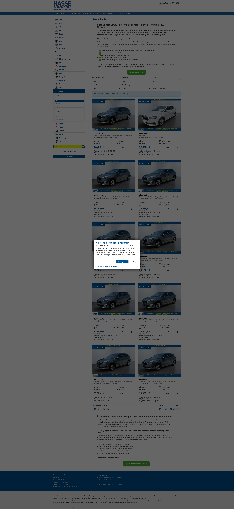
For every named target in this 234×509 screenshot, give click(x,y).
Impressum (114, 266)
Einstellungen (133, 262)
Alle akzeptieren (121, 262)
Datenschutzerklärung (103, 266)
